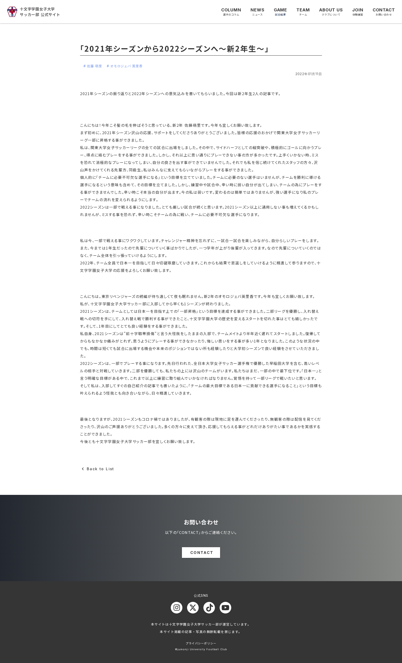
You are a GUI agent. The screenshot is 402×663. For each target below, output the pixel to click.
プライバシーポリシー (201, 643)
